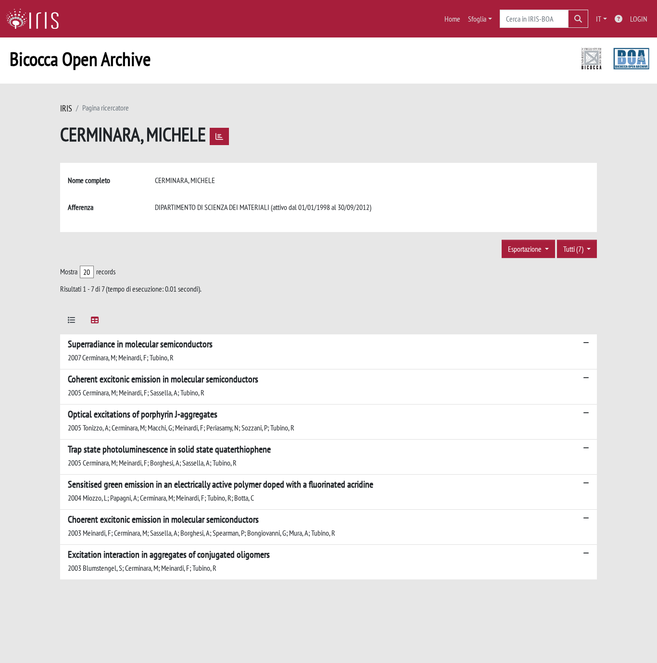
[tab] (71, 321)
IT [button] (598, 19)
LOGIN (638, 19)
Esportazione (525, 249)
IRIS (66, 108)
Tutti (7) (574, 249)
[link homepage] (36, 19)
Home (452, 19)
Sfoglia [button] (477, 19)
